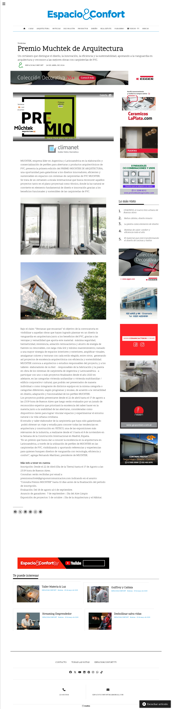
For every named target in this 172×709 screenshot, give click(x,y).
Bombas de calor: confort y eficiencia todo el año (137, 231)
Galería (103, 95)
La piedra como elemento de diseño (141, 224)
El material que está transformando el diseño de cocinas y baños (141, 239)
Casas (30, 28)
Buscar (145, 28)
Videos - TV (134, 28)
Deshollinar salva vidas (127, 614)
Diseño (94, 28)
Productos (83, 28)
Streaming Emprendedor (57, 614)
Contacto (60, 662)
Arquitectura (43, 28)
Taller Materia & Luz (54, 587)
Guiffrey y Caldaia (122, 588)
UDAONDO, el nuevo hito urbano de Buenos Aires (141, 211)
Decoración (69, 28)
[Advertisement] (63, 534)
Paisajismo (119, 28)
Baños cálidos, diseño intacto (138, 218)
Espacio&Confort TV (105, 662)
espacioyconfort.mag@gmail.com (107, 695)
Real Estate (105, 28)
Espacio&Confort (34, 65)
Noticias (56, 28)
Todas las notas (80, 662)
